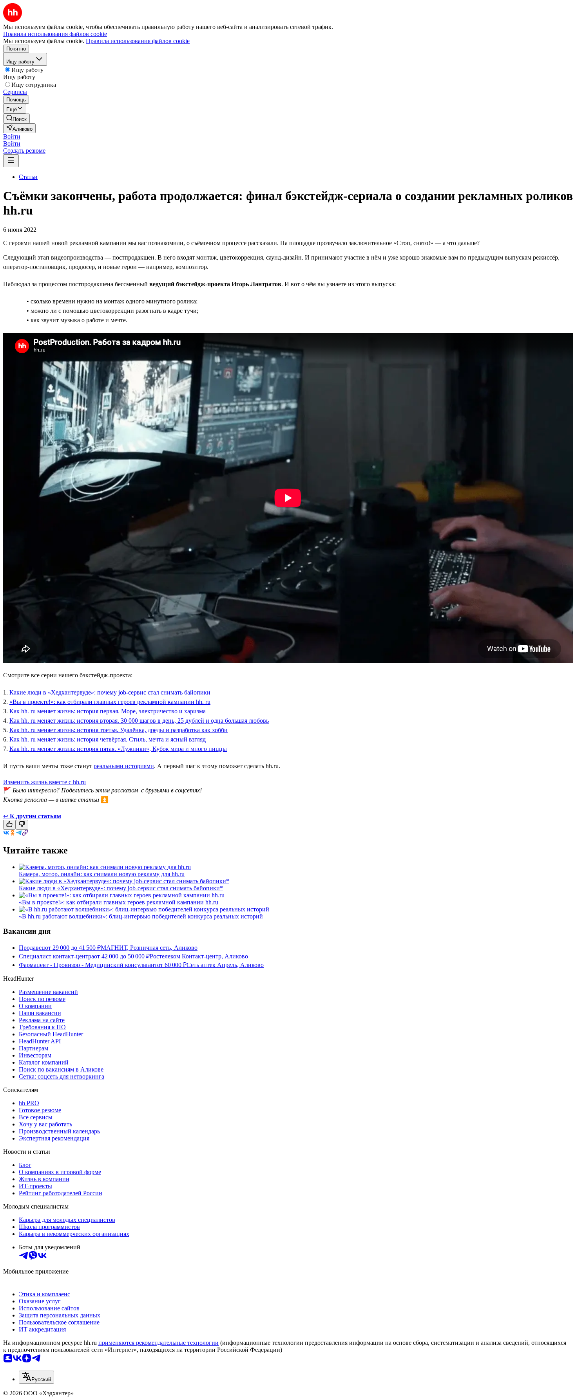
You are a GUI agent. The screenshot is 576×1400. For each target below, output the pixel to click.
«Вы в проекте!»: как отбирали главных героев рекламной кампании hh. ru (109, 701)
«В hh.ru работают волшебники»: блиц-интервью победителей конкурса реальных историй (141, 916)
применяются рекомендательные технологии (158, 1342)
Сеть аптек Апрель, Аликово (225, 965)
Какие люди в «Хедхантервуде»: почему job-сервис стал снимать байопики (109, 692)
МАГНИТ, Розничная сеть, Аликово (149, 947)
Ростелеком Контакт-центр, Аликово (199, 956)
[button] (11, 136)
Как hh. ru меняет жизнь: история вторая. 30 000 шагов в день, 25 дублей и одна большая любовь (139, 720)
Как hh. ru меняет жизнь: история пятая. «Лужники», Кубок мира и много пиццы (118, 748)
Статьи (28, 176)
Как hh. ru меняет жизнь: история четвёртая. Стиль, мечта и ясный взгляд (107, 739)
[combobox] (36, 1377)
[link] (16, 118)
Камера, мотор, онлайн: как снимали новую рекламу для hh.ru (102, 874)
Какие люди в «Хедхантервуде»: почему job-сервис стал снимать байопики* (121, 888)
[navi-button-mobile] (11, 160)
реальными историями (124, 766)
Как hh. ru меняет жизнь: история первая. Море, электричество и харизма (107, 711)
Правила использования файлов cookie (138, 41)
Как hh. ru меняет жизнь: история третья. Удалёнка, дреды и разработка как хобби (118, 730)
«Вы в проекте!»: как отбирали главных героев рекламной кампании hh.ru (118, 902)
